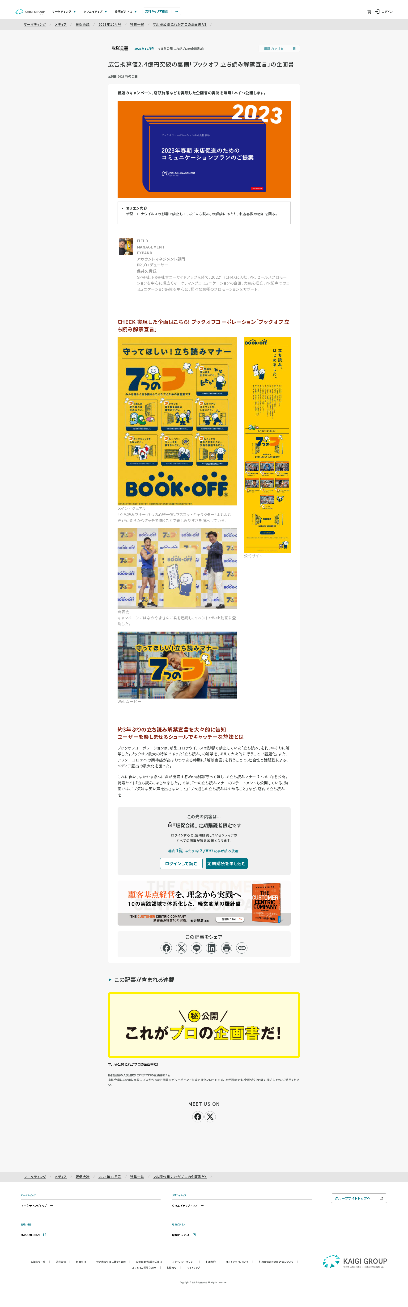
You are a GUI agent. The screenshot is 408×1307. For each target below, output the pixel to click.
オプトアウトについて (239, 1261)
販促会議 (82, 24)
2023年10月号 (110, 24)
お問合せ (174, 1267)
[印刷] (226, 948)
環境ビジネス (180, 1235)
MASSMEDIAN (30, 1235)
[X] (210, 1116)
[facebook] (166, 948)
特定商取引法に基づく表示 (113, 1261)
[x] (181, 948)
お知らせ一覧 (40, 1261)
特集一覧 (137, 24)
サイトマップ (193, 1267)
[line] (196, 948)
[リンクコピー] (242, 948)
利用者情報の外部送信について (278, 1261)
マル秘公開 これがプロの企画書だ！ (180, 24)
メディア (61, 24)
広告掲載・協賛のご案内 (151, 1261)
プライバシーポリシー (186, 1261)
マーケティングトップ (34, 1206)
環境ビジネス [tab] (123, 11)
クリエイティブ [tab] (93, 11)
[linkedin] (211, 948)
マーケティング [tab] (61, 11)
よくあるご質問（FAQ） (146, 1267)
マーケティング (35, 24)
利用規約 (213, 1261)
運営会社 (63, 1261)
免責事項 (83, 1261)
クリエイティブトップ (185, 1206)
